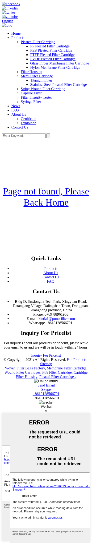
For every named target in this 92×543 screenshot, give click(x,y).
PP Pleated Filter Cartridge (50, 46)
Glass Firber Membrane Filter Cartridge (59, 63)
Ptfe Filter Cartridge (57, 372)
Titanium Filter (41, 80)
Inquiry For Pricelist (46, 355)
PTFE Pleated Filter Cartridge (52, 55)
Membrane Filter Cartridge (66, 368)
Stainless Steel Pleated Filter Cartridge (58, 85)
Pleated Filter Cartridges (57, 377)
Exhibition (28, 123)
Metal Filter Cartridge (37, 76)
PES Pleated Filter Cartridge (51, 50)
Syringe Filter (31, 102)
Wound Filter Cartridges (22, 372)
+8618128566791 (46, 394)
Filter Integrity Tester (36, 97)
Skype (46, 389)
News (15, 106)
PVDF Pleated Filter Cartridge (52, 59)
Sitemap (46, 364)
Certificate (28, 119)
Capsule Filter (31, 93)
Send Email (46, 385)
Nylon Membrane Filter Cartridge (55, 67)
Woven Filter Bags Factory (25, 368)
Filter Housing (31, 72)
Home (16, 33)
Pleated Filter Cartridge (38, 42)
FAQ (15, 110)
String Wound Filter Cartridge (43, 89)
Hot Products (76, 360)
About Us (18, 114)
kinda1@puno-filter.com (56, 319)
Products (17, 38)
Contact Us (19, 127)
